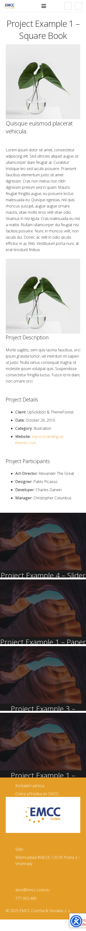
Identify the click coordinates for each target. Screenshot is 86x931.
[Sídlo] (10, 849)
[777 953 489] (10, 898)
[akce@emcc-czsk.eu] (10, 889)
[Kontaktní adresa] (10, 785)
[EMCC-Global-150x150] (43, 815)
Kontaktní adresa (29, 785)
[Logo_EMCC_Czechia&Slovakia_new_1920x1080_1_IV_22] (9, 6)
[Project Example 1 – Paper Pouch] (43, 611)
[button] (43, 6)
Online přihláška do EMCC (37, 793)
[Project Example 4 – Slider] (43, 545)
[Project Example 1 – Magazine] (43, 745)
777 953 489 (26, 898)
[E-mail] (78, 6)
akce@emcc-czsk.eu (32, 889)
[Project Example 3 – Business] (43, 678)
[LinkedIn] (68, 6)
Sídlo (19, 849)
